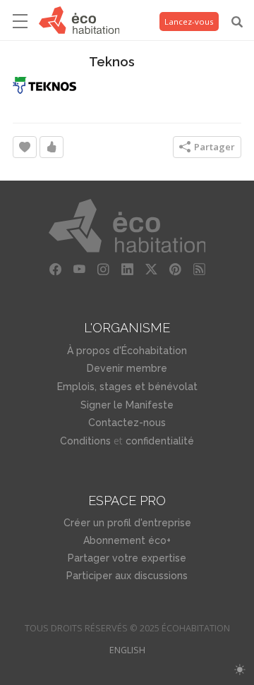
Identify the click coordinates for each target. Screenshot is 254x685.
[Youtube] (79, 269)
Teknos (112, 61)
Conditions (85, 441)
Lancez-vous (189, 21)
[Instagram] (103, 269)
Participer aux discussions (127, 575)
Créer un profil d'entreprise (127, 522)
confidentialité (160, 441)
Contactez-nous (127, 422)
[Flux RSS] (199, 269)
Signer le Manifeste (127, 405)
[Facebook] (55, 269)
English (127, 650)
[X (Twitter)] (151, 269)
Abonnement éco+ (127, 540)
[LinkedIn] (127, 269)
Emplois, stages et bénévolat (127, 386)
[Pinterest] (175, 269)
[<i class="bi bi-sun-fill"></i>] (239, 670)
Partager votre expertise (127, 558)
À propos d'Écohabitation (127, 350)
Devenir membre (127, 368)
